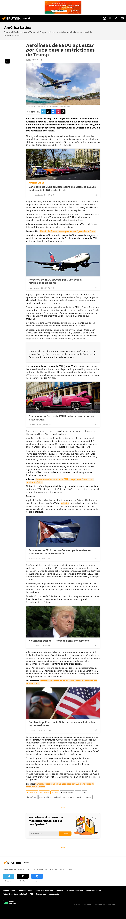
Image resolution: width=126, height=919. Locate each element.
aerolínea (80, 797)
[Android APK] (10, 903)
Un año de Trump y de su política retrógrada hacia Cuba (67, 231)
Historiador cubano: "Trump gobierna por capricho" (59, 640)
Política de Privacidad (74, 890)
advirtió (65, 503)
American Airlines (45, 797)
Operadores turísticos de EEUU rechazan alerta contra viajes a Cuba (61, 418)
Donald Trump (32, 797)
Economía (55, 792)
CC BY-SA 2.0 (30, 106)
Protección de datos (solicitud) (15, 894)
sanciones (71, 797)
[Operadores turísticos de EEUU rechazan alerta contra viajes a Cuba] (63, 397)
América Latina (36, 182)
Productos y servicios (44, 890)
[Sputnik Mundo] (12, 20)
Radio (70, 869)
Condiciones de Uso (25, 890)
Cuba (84, 792)
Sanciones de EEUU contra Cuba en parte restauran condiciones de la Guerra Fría (60, 552)
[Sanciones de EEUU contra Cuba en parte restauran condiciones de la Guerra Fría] (63, 531)
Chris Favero (41, 106)
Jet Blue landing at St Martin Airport (58, 106)
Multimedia (60, 869)
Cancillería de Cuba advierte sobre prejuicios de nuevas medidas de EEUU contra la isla (62, 188)
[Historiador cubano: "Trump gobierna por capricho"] (63, 621)
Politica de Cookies (93, 890)
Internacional (44, 792)
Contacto (59, 890)
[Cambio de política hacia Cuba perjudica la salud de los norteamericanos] (63, 703)
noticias (88, 797)
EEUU (78, 792)
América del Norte (67, 792)
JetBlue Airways (59, 797)
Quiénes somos (9, 890)
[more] (96, 194)
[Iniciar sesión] (110, 18)
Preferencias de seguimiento (47, 894)
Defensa (49, 869)
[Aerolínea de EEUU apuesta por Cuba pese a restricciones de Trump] (63, 260)
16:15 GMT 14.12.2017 (34, 60)
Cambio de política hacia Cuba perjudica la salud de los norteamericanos (62, 723)
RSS (31, 894)
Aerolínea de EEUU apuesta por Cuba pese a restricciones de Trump (55, 281)
